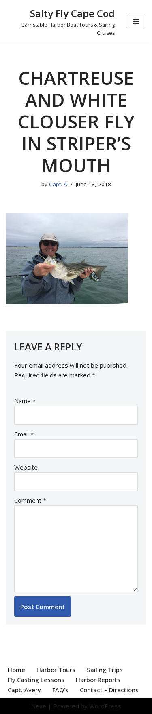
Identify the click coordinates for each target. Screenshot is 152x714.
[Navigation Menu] (136, 21)
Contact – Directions (109, 690)
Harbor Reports (98, 680)
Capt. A (58, 184)
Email (24, 434)
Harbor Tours (55, 670)
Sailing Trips (105, 670)
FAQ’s (60, 690)
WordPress (105, 706)
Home (16, 670)
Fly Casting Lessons (36, 680)
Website (26, 467)
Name (25, 401)
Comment (30, 500)
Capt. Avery (24, 690)
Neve (38, 706)
